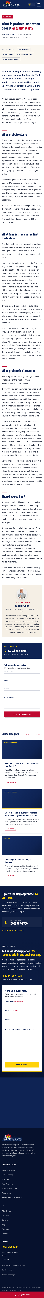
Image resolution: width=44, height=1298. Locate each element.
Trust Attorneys (7, 1184)
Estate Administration (9, 1188)
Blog (3, 1225)
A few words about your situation (20, 1029)
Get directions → (8, 1270)
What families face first (25, 54)
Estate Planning (7, 1175)
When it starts (8, 54)
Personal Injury (7, 1193)
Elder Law (5, 1179)
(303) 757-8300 (10, 1246)
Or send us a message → (14, 931)
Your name (8, 672)
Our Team (5, 1216)
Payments (5, 1229)
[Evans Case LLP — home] (11, 4)
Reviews (5, 1220)
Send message (20, 714)
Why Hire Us (6, 1211)
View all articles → (32, 734)
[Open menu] (38, 4)
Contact (4, 1234)
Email (6, 680)
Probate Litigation (8, 1170)
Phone (6, 689)
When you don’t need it (11, 59)
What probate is (23, 49)
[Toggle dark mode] (31, 4)
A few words (9, 697)
